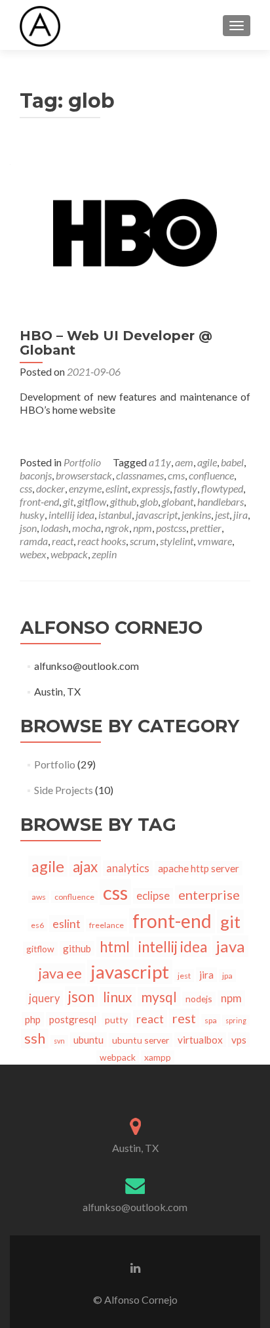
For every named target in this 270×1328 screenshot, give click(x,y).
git (68, 501)
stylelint (176, 541)
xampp (157, 1057)
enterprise (209, 894)
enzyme (85, 488)
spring (235, 1020)
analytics (127, 868)
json (28, 527)
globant (177, 501)
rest (184, 1018)
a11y (160, 462)
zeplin (104, 554)
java (230, 946)
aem (184, 462)
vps (238, 1040)
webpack (69, 554)
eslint (117, 488)
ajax (85, 866)
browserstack (84, 475)
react (62, 541)
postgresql (72, 1019)
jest (222, 514)
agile (207, 462)
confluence (211, 475)
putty (116, 1019)
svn (59, 1040)
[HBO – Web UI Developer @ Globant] (135, 231)
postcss (171, 527)
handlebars (220, 501)
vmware (214, 541)
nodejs (198, 998)
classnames (140, 475)
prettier (206, 527)
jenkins (196, 514)
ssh (34, 1038)
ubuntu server (140, 1040)
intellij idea (71, 514)
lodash (54, 527)
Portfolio (82, 462)
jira (240, 514)
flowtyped (222, 488)
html (115, 947)
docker (50, 488)
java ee (60, 973)
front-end (39, 501)
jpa (227, 976)
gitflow (91, 501)
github (123, 501)
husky (32, 514)
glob (149, 501)
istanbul (115, 514)
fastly (185, 488)
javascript (157, 514)
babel (232, 462)
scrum (143, 541)
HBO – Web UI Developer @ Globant (116, 343)
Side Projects (63, 790)
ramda (34, 541)
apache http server (198, 868)
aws (38, 897)
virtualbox (200, 1040)
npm (142, 527)
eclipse (153, 895)
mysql (159, 996)
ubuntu (88, 1040)
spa (210, 1020)
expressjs (151, 488)
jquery (44, 998)
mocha (86, 527)
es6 (37, 925)
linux (117, 996)
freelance (106, 925)
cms (176, 475)
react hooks (101, 541)
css (26, 488)
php (33, 1019)
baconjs (36, 475)
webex (33, 554)
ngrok (117, 527)
